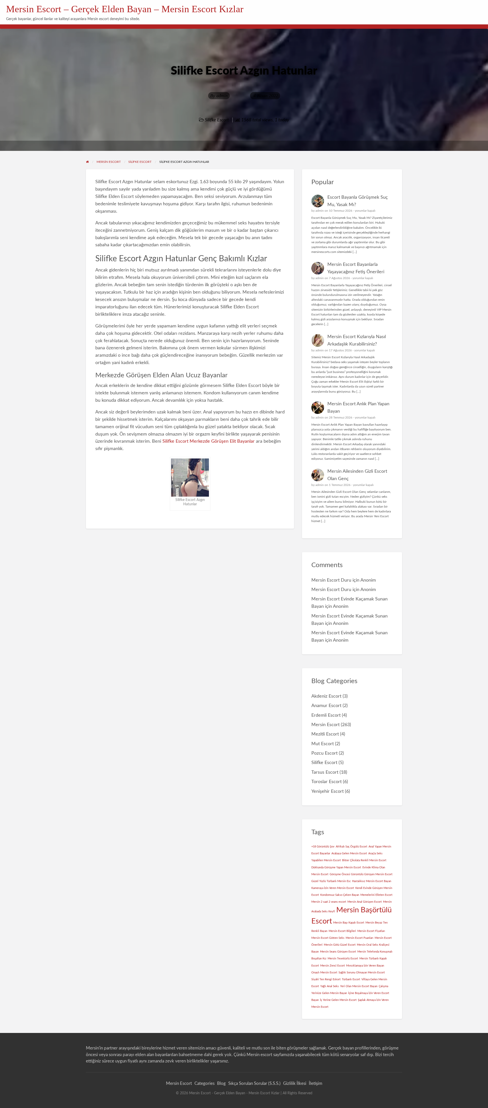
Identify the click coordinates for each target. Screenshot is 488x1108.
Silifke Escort (217, 120)
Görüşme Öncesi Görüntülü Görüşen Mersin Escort (361, 874)
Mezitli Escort (325, 734)
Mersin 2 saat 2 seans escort (328, 901)
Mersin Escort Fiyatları (371, 931)
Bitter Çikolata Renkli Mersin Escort (364, 860)
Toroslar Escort (326, 781)
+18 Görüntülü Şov (322, 846)
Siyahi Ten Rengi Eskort (326, 979)
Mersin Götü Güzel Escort (340, 944)
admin (222, 95)
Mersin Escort (325, 724)
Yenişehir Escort (327, 791)
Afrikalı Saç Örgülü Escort (351, 846)
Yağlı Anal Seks (329, 986)
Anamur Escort (326, 705)
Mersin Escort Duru (331, 580)
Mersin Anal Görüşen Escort (364, 901)
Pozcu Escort (324, 753)
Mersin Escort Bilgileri (342, 931)
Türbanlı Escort (351, 979)
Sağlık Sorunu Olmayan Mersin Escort (362, 972)
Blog (221, 1083)
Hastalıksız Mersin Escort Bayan (371, 881)
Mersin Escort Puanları (359, 938)
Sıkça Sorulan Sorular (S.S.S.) (254, 1083)
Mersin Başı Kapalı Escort (348, 922)
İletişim (315, 1083)
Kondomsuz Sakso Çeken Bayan (339, 895)
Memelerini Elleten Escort (376, 895)
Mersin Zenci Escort (332, 965)
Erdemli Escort (326, 715)
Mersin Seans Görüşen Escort (338, 951)
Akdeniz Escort (326, 696)
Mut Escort (322, 743)
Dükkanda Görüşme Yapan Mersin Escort (336, 867)
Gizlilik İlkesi (294, 1083)
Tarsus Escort (324, 772)
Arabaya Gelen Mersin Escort (349, 853)
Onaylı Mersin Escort (324, 972)
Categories (204, 1083)
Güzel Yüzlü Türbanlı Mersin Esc (331, 881)
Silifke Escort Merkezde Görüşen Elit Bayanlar (208, 441)
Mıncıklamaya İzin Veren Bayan (365, 965)
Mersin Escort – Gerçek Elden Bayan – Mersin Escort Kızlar (124, 9)
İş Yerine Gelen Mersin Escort (338, 1000)
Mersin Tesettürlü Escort (343, 958)
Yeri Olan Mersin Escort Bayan (358, 986)
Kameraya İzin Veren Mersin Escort (332, 888)
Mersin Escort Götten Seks (327, 938)
